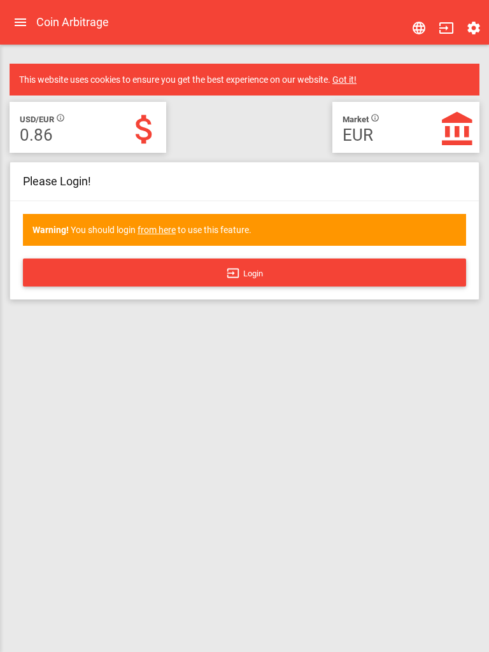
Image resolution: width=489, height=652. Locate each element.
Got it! (344, 79)
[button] (446, 28)
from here (157, 230)
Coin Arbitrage (72, 22)
